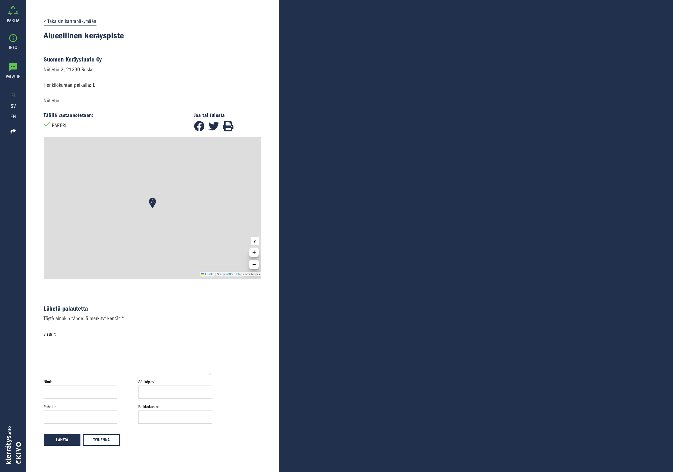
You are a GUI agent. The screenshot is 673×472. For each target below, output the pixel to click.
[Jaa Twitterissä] (215, 130)
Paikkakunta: (148, 406)
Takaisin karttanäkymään (72, 21)
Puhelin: (50, 406)
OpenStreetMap (231, 274)
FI (13, 96)
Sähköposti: (147, 381)
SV (13, 106)
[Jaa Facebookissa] (201, 130)
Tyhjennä (101, 440)
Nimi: (48, 381)
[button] (152, 203)
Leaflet (209, 274)
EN (13, 117)
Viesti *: (50, 334)
